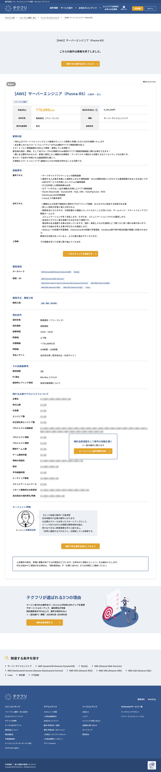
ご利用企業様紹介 (50, 716)
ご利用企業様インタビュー (53, 739)
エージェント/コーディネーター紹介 (18, 743)
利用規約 (8, 764)
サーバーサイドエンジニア (50, 17)
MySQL (76, 272)
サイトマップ (87, 730)
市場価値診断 (10, 739)
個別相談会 (9, 734)
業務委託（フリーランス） (48, 118)
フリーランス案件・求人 (27, 17)
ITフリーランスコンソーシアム (132, 716)
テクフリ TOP (10, 17)
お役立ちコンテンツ (51, 721)
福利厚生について (11, 730)
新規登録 (138, 8)
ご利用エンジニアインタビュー (55, 734)
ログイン (150, 8)
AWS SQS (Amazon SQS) (72, 287)
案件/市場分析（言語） (52, 725)
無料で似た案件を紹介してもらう (81, 546)
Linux (88, 287)
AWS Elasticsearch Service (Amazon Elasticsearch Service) (64, 283)
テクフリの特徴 (10, 721)
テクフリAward (49, 743)
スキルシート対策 (50, 712)
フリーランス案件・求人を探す (16, 712)
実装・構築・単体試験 (49, 303)
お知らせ (85, 712)
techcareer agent (12, 748)
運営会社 (85, 734)
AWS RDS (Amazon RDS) (100, 283)
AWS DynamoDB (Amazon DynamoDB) (56, 272)
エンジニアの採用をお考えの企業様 (111, 7)
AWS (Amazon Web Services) (52, 279)
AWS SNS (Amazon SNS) (50, 287)
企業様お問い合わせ (89, 725)
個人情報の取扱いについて (25, 764)
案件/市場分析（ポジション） (55, 730)
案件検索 (54, 7)
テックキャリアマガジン (130, 712)
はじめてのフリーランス (14, 716)
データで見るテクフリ (13, 725)
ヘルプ (84, 716)
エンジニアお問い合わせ (91, 721)
